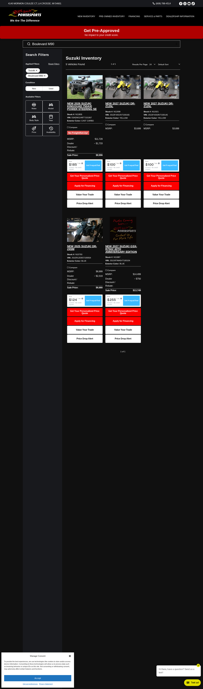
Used (51, 88)
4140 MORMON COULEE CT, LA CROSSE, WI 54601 (34, 3)
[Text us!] (192, 683)
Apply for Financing (84, 186)
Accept (38, 678)
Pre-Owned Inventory (112, 16)
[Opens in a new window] (180, 3)
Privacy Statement (46, 684)
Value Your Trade (85, 194)
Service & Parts (153, 16)
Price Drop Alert (85, 203)
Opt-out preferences (30, 684)
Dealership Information (180, 16)
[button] (69, 656)
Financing (134, 16)
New (34, 88)
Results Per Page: (140, 64)
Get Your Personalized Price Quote (84, 177)
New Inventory (86, 16)
